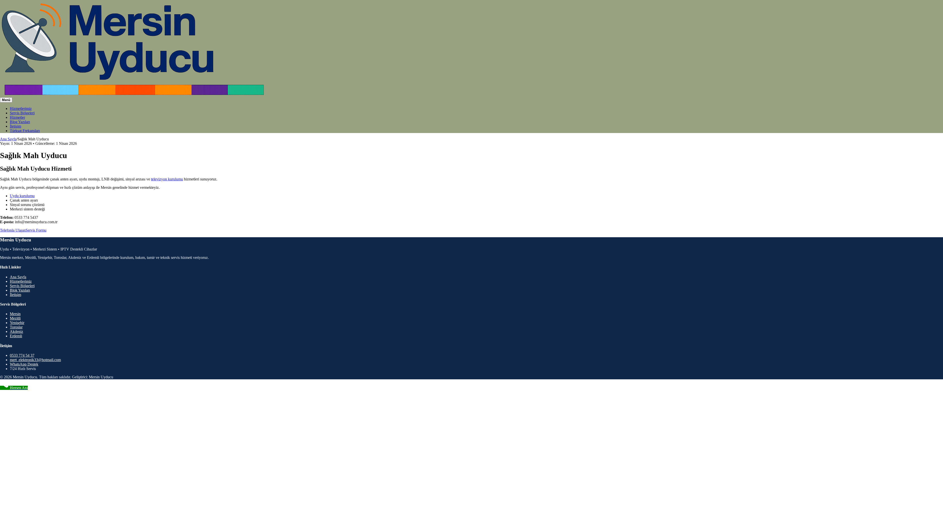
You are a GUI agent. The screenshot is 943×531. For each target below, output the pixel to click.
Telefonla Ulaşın (13, 230)
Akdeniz (16, 331)
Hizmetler (17, 117)
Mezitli (15, 318)
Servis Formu (36, 230)
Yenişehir (17, 323)
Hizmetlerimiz (21, 108)
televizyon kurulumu (167, 179)
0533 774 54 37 (22, 355)
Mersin (15, 314)
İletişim (15, 126)
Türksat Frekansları (25, 131)
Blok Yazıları (20, 290)
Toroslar (16, 327)
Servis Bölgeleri (22, 113)
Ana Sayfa (8, 139)
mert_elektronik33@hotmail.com (35, 360)
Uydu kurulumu (22, 196)
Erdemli (16, 336)
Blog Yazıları (20, 122)
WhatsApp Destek (24, 364)
